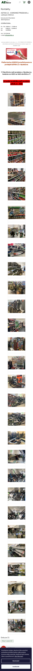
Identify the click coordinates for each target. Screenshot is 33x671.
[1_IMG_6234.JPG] (16, 323)
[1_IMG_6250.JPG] (16, 604)
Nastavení (16, 661)
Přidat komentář (7, 641)
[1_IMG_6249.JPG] (16, 586)
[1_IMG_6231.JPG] (16, 266)
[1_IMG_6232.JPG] (16, 285)
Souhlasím (15, 667)
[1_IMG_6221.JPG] (16, 116)
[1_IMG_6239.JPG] (16, 417)
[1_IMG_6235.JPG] (16, 342)
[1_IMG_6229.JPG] (16, 248)
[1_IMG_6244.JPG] (16, 492)
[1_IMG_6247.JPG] (16, 548)
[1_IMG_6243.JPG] (16, 473)
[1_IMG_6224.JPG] (16, 172)
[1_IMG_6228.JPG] (16, 229)
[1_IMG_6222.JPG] (16, 135)
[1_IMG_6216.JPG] (16, 97)
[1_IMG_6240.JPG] (16, 435)
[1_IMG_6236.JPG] (16, 360)
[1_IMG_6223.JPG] (16, 154)
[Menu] (29, 2)
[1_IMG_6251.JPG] (16, 623)
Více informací (19, 656)
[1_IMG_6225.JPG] (16, 191)
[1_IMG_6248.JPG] (16, 567)
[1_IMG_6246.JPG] (16, 529)
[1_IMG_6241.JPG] (16, 454)
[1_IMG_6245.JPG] (16, 511)
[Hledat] (20, 2)
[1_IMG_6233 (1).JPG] (16, 304)
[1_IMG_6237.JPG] (16, 379)
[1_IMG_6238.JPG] (16, 398)
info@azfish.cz (9, 35)
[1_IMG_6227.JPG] (16, 210)
